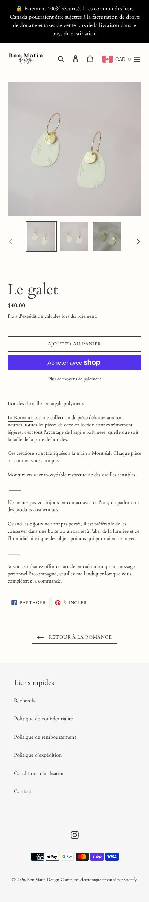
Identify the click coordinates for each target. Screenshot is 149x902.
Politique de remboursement (45, 736)
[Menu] (137, 58)
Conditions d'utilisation (39, 773)
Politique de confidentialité (43, 718)
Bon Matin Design (43, 879)
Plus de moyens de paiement (74, 379)
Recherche (25, 700)
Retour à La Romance (79, 637)
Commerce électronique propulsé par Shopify (99, 879)
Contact (23, 791)
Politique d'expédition (38, 754)
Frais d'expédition (25, 316)
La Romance (20, 417)
